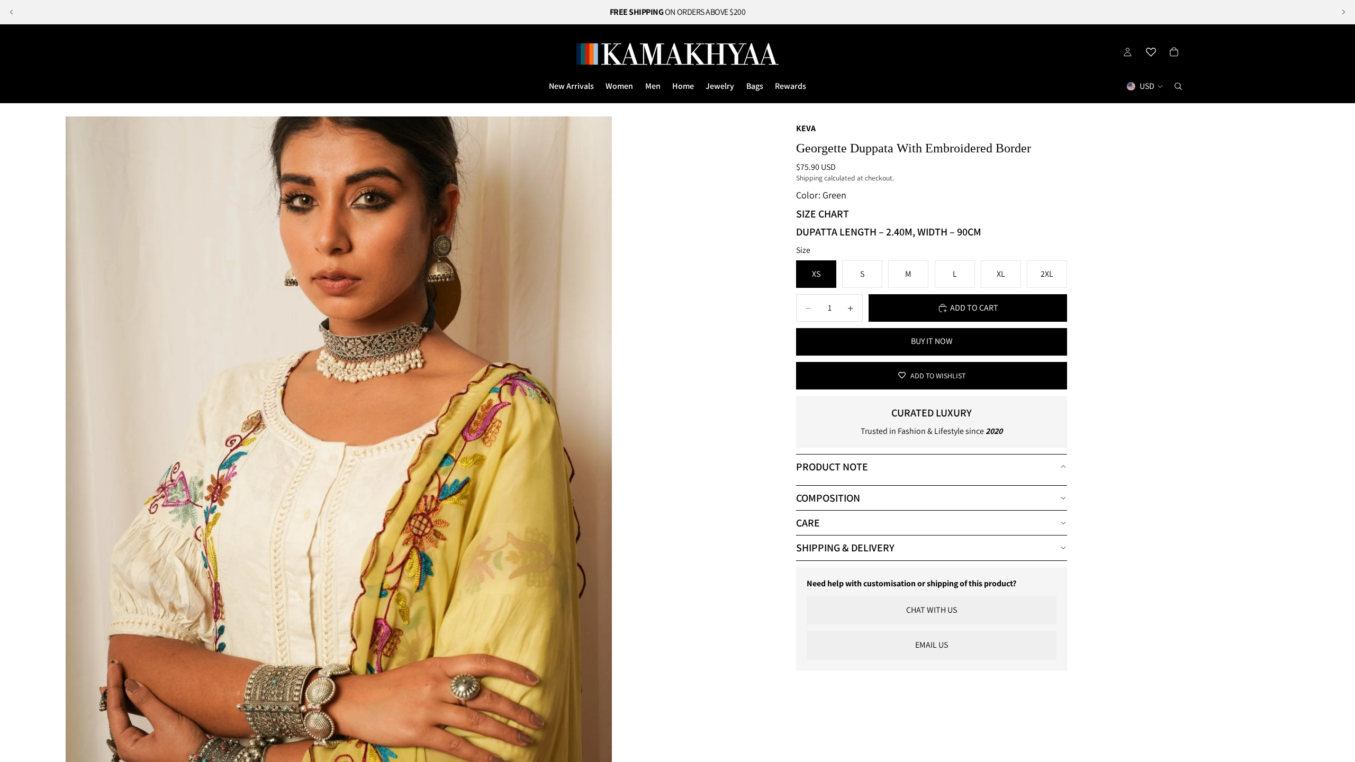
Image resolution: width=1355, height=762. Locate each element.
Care (808, 523)
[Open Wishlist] (1150, 52)
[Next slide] (1343, 12)
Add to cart (974, 307)
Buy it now (932, 341)
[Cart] (1174, 52)
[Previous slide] (11, 12)
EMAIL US (931, 644)
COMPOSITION (828, 498)
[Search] (1178, 86)
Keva (806, 128)
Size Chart (822, 214)
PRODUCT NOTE (832, 467)
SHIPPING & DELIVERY (845, 548)
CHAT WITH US (931, 609)
